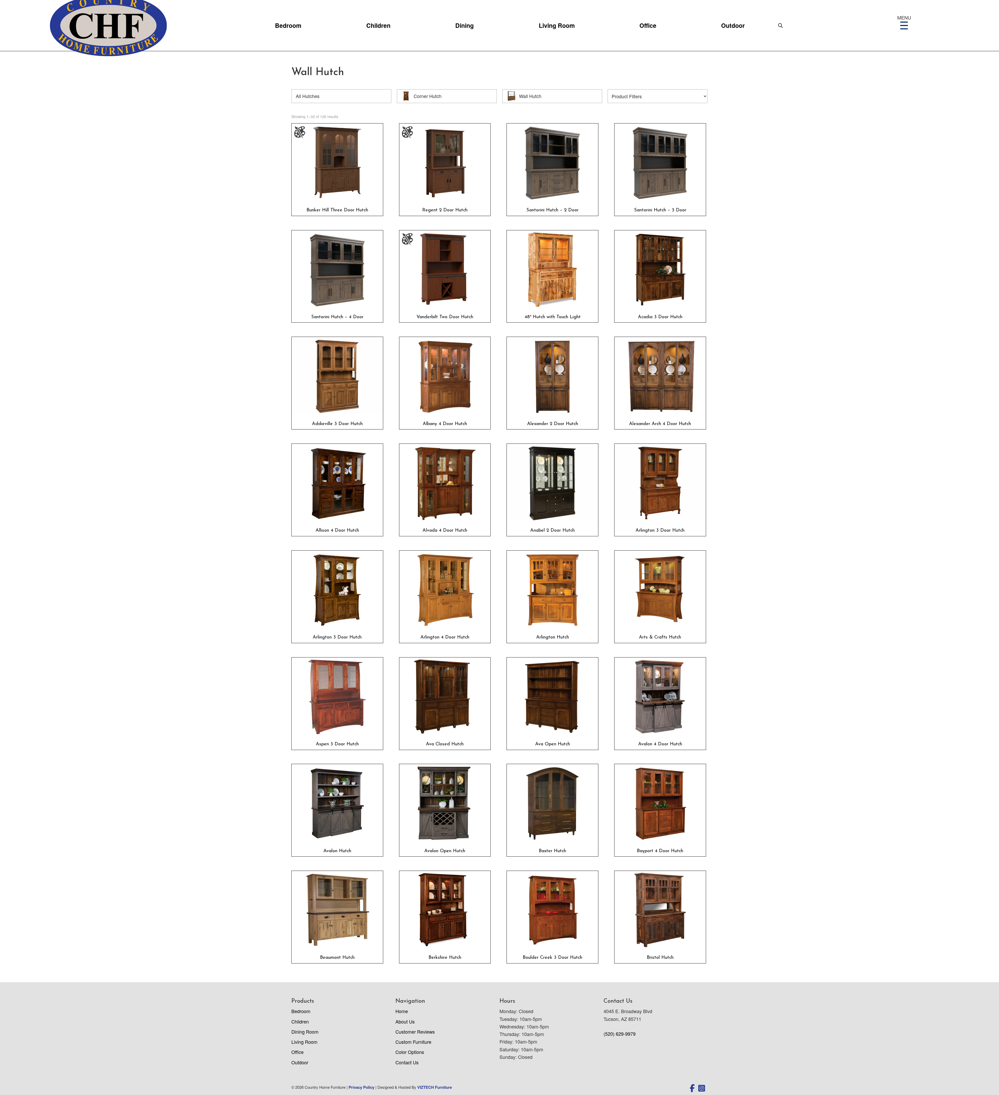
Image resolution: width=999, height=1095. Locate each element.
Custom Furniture (413, 1041)
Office (647, 25)
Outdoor (733, 25)
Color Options (409, 1051)
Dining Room (304, 1031)
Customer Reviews (415, 1031)
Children (378, 25)
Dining (464, 25)
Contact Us (407, 1062)
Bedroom (288, 25)
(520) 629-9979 (620, 1033)
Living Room (557, 25)
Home (401, 1011)
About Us (405, 1021)
